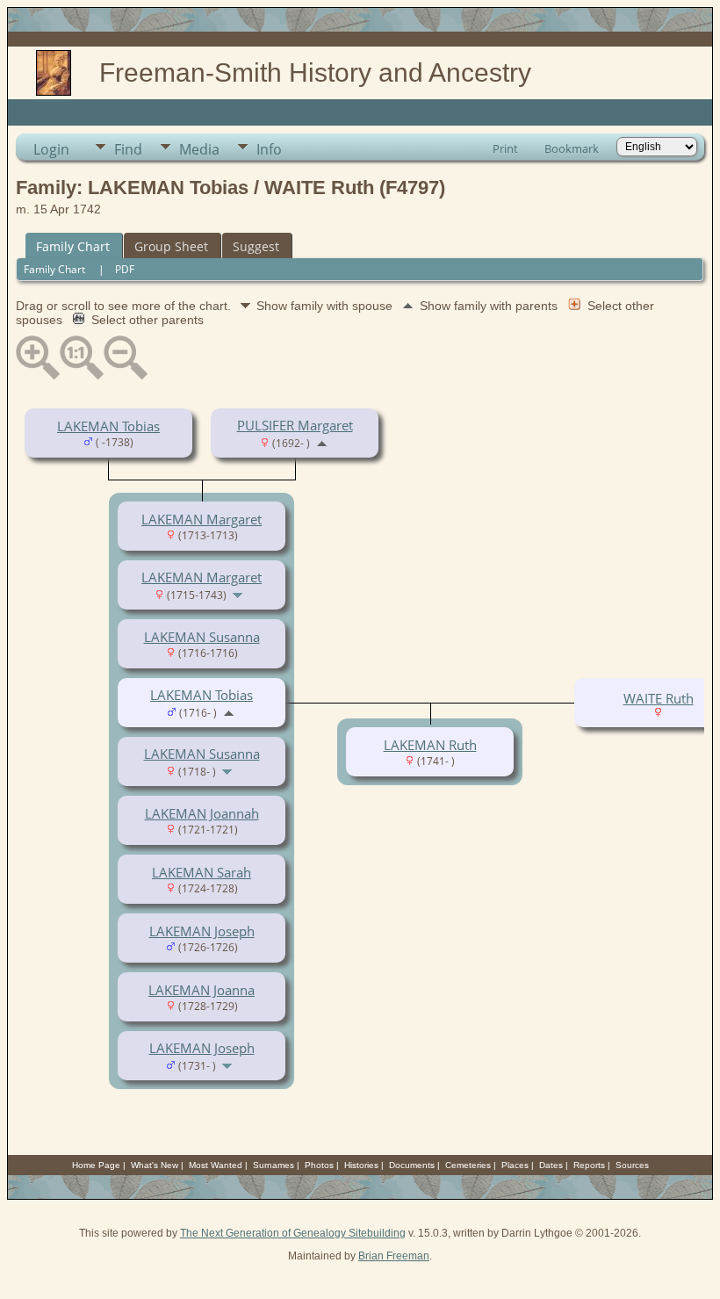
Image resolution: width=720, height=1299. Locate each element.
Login (51, 149)
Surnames (273, 1165)
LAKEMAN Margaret (201, 519)
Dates (551, 1165)
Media (199, 149)
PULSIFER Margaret (295, 425)
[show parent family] (321, 442)
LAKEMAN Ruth (430, 745)
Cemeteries (468, 1165)
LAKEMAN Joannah (202, 813)
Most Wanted (215, 1165)
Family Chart (73, 246)
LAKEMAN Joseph (202, 931)
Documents (412, 1165)
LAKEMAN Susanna (202, 637)
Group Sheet (171, 246)
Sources (632, 1165)
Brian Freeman (393, 1256)
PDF (124, 269)
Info (269, 149)
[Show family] (239, 594)
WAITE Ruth (658, 698)
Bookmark (571, 148)
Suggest (256, 246)
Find (128, 149)
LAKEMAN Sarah (201, 872)
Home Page (96, 1165)
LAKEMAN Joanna (201, 990)
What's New (154, 1165)
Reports (589, 1165)
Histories (361, 1165)
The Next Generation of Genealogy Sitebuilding (293, 1233)
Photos (319, 1165)
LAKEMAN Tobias (108, 426)
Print (505, 148)
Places (515, 1165)
